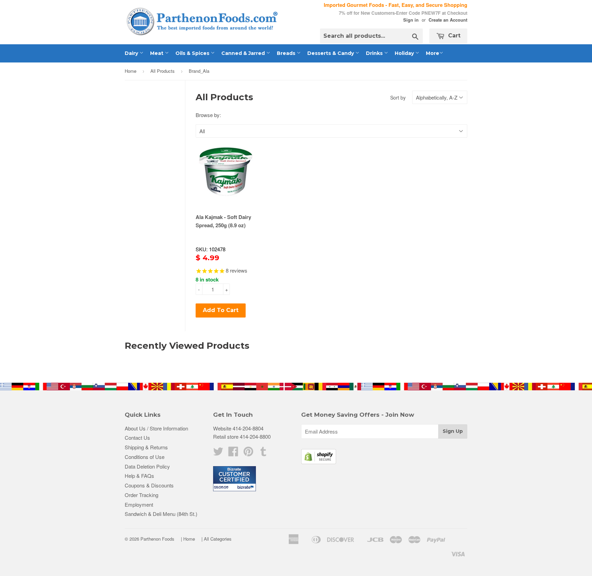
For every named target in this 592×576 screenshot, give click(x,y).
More (432, 53)
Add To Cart (220, 310)
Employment (139, 504)
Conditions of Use (144, 456)
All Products (162, 71)
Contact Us (137, 437)
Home (130, 71)
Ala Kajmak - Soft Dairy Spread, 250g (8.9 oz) (223, 221)
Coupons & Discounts (149, 485)
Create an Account (448, 20)
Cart (453, 35)
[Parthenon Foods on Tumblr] (263, 453)
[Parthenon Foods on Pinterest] (248, 453)
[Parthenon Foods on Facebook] (233, 453)
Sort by (398, 97)
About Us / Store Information (156, 428)
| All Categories (216, 538)
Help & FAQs (139, 475)
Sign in (411, 20)
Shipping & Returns (146, 447)
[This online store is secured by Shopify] (318, 461)
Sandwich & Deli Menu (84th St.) (161, 513)
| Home (188, 538)
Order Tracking (141, 494)
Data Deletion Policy (147, 466)
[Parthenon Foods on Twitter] (218, 453)
